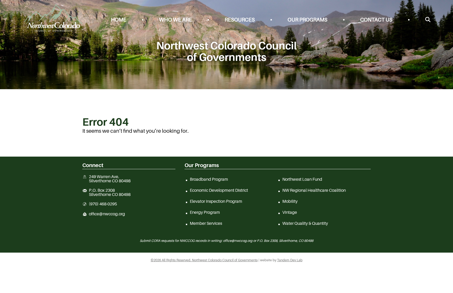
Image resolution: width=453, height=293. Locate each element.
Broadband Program (209, 179)
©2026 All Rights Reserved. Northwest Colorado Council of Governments (204, 260)
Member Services (206, 223)
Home (118, 20)
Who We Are (175, 20)
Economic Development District (219, 190)
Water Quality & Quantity (305, 223)
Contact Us (376, 20)
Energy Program (205, 212)
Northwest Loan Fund (302, 179)
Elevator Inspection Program (216, 201)
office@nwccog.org (107, 214)
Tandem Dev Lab (290, 260)
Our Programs (307, 20)
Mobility (290, 201)
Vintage (289, 212)
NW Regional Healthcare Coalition (314, 190)
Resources (240, 20)
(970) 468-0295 (103, 204)
